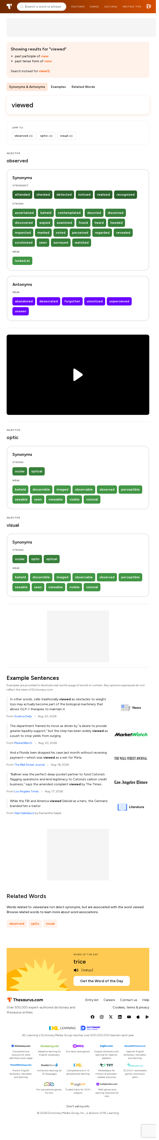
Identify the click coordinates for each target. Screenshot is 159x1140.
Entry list (92, 1000)
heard (99, 223)
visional (92, 499)
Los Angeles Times (26, 791)
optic (35, 559)
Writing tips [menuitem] (132, 6)
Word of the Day (85, 954)
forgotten (72, 301)
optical (36, 471)
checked (43, 194)
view (44, 56)
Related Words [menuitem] (83, 87)
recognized (126, 194)
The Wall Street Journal (29, 764)
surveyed (60, 242)
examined (64, 223)
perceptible (130, 489)
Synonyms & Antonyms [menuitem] (27, 87)
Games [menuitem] (94, 6)
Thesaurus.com (9, 7)
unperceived (119, 301)
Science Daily (23, 716)
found (83, 223)
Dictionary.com (148, 6)
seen (43, 242)
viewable (55, 499)
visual (50, 924)
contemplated (69, 213)
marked (43, 233)
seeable (21, 499)
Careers (109, 1000)
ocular (20, 471)
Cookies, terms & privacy (131, 1007)
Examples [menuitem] (58, 87)
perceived (80, 233)
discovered (24, 223)
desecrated (48, 301)
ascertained (24, 213)
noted (60, 233)
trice (79, 961)
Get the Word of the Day (101, 981)
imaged (62, 489)
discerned (115, 213)
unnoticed (95, 301)
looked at (22, 261)
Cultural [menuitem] (111, 6)
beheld (45, 213)
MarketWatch (23, 743)
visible (74, 499)
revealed (123, 233)
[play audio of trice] (75, 970)
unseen (20, 311)
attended (22, 194)
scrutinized (24, 242)
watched (82, 242)
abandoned (24, 301)
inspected (23, 233)
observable (84, 489)
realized (103, 194)
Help (145, 1000)
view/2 (44, 71)
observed (106, 489)
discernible (41, 489)
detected (64, 194)
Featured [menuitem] (78, 6)
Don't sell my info (78, 1106)
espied (44, 223)
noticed (84, 194)
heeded (116, 223)
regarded (102, 233)
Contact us (128, 1000)
